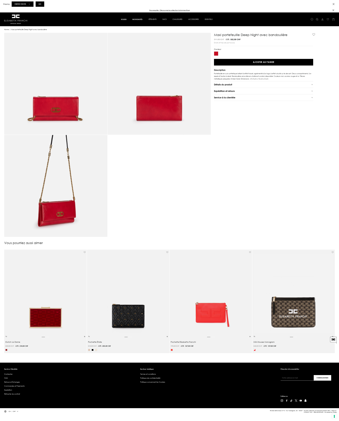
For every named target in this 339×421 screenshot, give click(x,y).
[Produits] (333, 19)
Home (6, 29)
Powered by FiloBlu (331, 412)
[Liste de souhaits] (328, 19)
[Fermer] (333, 10)
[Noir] (93, 350)
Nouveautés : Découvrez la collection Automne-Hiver (169, 10)
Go (40, 4)
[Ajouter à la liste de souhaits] (312, 34)
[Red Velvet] (6, 350)
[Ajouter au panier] (85, 337)
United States (20, 4)
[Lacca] (172, 350)
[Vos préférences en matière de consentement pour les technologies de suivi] (334, 416)
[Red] (216, 53)
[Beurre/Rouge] (254, 350)
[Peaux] (89, 350)
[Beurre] (96, 350)
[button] (169, 10)
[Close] (333, 4)
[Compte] (322, 19)
